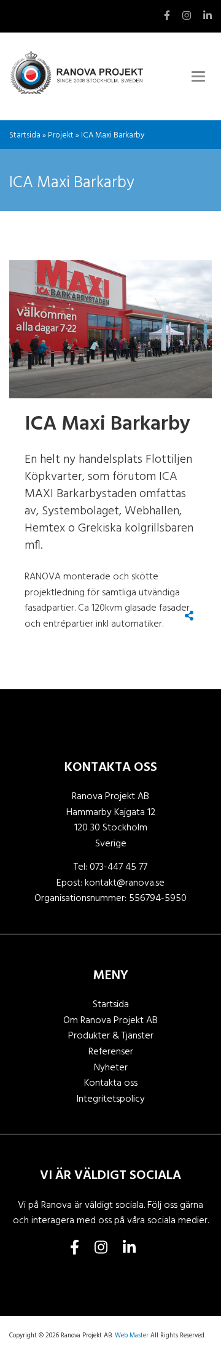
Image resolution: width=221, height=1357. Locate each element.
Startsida (25, 135)
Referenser (110, 1052)
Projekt (61, 135)
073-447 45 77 (118, 867)
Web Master (132, 1336)
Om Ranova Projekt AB (110, 1021)
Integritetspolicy (111, 1099)
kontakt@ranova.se (125, 883)
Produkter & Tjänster (110, 1036)
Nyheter (111, 1068)
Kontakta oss (111, 1083)
